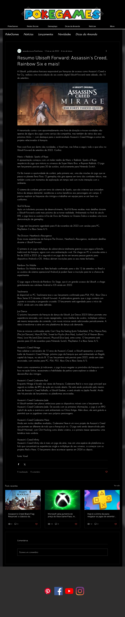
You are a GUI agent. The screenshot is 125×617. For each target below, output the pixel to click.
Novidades (64, 34)
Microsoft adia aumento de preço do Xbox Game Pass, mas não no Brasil (62, 515)
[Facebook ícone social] (58, 591)
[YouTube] (69, 591)
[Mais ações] (106, 50)
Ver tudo (117, 485)
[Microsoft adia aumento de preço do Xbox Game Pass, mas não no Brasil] (62, 500)
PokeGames (12, 34)
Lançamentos (45, 34)
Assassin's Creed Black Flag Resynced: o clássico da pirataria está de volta (21, 515)
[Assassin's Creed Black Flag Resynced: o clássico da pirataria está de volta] (23, 500)
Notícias (28, 34)
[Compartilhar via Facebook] (18, 464)
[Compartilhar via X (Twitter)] (24, 464)
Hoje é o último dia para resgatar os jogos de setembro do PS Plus (101, 515)
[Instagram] (80, 591)
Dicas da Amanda (86, 34)
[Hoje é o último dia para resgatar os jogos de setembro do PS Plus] (102, 500)
